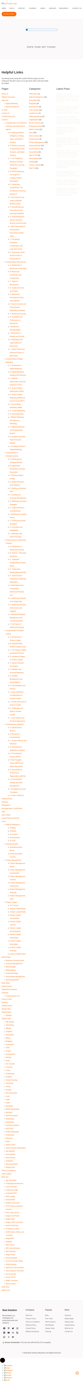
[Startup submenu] (25, 8)
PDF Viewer (10, 1245)
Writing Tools (10, 1167)
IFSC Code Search (12, 1212)
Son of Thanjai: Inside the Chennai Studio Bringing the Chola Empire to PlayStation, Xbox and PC (68, 110)
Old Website (49, 1325)
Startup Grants (7, 1006)
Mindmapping (10, 970)
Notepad (9, 1242)
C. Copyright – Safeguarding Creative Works (18, 563)
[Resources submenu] (68, 8)
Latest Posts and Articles (10, 818)
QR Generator (11, 1251)
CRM (7, 1048)
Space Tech (33, 155)
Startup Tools (6, 1018)
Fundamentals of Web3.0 (15, 724)
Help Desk (9, 1083)
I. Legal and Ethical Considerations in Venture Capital (16, 695)
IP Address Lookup (12, 1229)
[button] (2, 1360)
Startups (9, 1015)
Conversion (10, 1044)
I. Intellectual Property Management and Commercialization (17, 618)
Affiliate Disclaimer (8, 97)
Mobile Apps (6, 957)
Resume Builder (11, 1258)
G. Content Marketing (17, 411)
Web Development (12, 107)
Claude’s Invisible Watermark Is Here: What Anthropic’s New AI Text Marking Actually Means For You (67, 98)
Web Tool (5, 1177)
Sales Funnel (10, 1145)
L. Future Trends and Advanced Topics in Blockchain (17, 352)
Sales (8, 1141)
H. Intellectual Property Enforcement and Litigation (18, 608)
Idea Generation (11, 1093)
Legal (8, 1099)
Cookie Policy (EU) (8, 116)
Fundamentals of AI (13, 996)
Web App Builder (12, 1164)
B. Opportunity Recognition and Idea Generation (17, 469)
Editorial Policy (7, 799)
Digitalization (33, 120)
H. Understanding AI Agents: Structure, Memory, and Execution (18, 220)
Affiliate (8, 1028)
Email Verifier (10, 1200)
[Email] (7, 1380)
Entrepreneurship (12, 844)
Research (9, 1138)
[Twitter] (7, 1368)
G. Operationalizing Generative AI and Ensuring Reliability (17, 210)
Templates (9, 1161)
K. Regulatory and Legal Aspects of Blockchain (16, 343)
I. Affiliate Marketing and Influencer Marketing (17, 420)
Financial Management (14, 963)
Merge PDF (10, 1238)
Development (10, 1054)
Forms (8, 1070)
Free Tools (49, 1318)
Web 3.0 (32, 168)
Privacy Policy (7, 999)
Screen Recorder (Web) (14, 1261)
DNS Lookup (10, 1196)
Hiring (8, 1086)
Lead (7, 1096)
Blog (46, 1315)
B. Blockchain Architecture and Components (15, 275)
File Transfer (10, 1064)
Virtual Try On (10, 1277)
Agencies (5, 100)
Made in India (34, 129)
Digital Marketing (12, 103)
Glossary (5, 802)
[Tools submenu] (14, 8)
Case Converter (11, 1187)
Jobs (3, 812)
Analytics (9, 1031)
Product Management (13, 860)
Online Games (7, 986)
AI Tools (4, 110)
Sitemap (5, 1002)
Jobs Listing (6, 815)
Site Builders (10, 1151)
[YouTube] (7, 1375)
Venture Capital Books (18, 912)
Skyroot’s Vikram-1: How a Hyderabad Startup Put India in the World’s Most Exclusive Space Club (68, 154)
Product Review (34, 145)
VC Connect (14, 905)
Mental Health (11, 967)
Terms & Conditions (9, 1170)
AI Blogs (13, 828)
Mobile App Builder (12, 1109)
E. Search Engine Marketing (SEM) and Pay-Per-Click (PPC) (17, 398)
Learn (4, 821)
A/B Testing (10, 1022)
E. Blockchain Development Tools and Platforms (17, 297)
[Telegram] (8, 1378)
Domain (8, 1057)
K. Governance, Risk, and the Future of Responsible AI (17, 255)
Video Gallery (6, 1174)
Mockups (9, 1112)
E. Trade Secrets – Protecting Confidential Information (18, 579)
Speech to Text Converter (15, 1267)
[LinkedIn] (7, 1373)
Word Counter (11, 1284)
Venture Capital (11, 902)
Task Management (12, 980)
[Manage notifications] (77, 1373)
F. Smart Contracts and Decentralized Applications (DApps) (18, 307)
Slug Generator (11, 1264)
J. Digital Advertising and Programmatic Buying (17, 430)
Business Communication (15, 960)
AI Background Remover (14, 1183)
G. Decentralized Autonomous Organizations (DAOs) (18, 773)
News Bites (6, 983)
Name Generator (12, 1115)
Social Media (10, 1154)
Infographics (6, 805)
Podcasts (5, 993)
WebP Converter (12, 1280)
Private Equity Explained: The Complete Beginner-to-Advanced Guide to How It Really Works (68, 164)
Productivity (10, 1135)
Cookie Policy (31, 1328)
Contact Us (6, 113)
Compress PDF (11, 1193)
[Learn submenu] (45, 8)
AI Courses (14, 834)
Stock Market (33, 158)
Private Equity (34, 139)
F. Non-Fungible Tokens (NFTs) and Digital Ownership (16, 763)
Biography (32, 103)
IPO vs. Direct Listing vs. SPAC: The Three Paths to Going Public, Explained (68, 182)
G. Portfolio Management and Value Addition (16, 679)
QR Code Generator (13, 1248)
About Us (5, 94)
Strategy (32, 162)
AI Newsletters (15, 837)
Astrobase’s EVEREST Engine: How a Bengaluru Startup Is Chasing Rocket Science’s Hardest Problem (68, 120)
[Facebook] (8, 1365)
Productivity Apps (12, 973)
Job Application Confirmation (12, 808)
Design (8, 1051)
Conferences (33, 113)
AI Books (13, 831)
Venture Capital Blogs (17, 909)
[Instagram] (8, 1370)
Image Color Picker (12, 1216)
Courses (5, 120)
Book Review (34, 107)
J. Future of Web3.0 (17, 795)
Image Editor (10, 1219)
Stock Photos (10, 1157)
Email (8, 1060)
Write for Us (6, 1290)
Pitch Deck (9, 1128)
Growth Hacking (11, 1080)
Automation (10, 1035)
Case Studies (34, 110)
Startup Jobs (6, 1009)
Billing (8, 1038)
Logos (8, 1103)
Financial (9, 1067)
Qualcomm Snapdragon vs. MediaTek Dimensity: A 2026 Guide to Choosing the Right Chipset (68, 192)
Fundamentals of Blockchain (16, 262)
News (31, 132)
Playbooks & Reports (9, 989)
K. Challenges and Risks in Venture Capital (16, 711)
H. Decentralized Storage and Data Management (16, 782)
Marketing (9, 1106)
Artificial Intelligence (13, 824)
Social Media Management (15, 976)
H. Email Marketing (16, 414)
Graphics (9, 1077)
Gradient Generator (12, 1203)
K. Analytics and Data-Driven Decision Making (18, 440)
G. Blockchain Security (18, 314)
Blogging (9, 1041)
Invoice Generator (12, 1225)
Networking (10, 1119)
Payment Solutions (12, 1125)
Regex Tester (10, 1254)
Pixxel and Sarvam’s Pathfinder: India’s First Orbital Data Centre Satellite (66, 131)
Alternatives (33, 94)
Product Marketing (12, 1132)
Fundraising (10, 1073)
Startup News (6, 1012)
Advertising (10, 1025)
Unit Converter (11, 1274)
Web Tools (5, 1287)
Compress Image (12, 1190)
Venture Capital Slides (18, 954)
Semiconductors (35, 149)
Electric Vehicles (35, 123)
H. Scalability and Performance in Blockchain (16, 320)
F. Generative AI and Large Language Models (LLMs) (17, 200)
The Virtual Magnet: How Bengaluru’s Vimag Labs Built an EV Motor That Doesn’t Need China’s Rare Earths (68, 142)
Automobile (33, 100)
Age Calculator (11, 1180)
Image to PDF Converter (14, 1222)
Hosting (8, 1090)
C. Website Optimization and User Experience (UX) (18, 382)
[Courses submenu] (36, 8)
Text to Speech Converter (15, 1271)
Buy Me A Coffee (9, 14)
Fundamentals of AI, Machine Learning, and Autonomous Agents (16, 126)
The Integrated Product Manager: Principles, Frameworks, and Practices (68, 174)
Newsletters (10, 1122)
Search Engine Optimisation (16, 1148)
